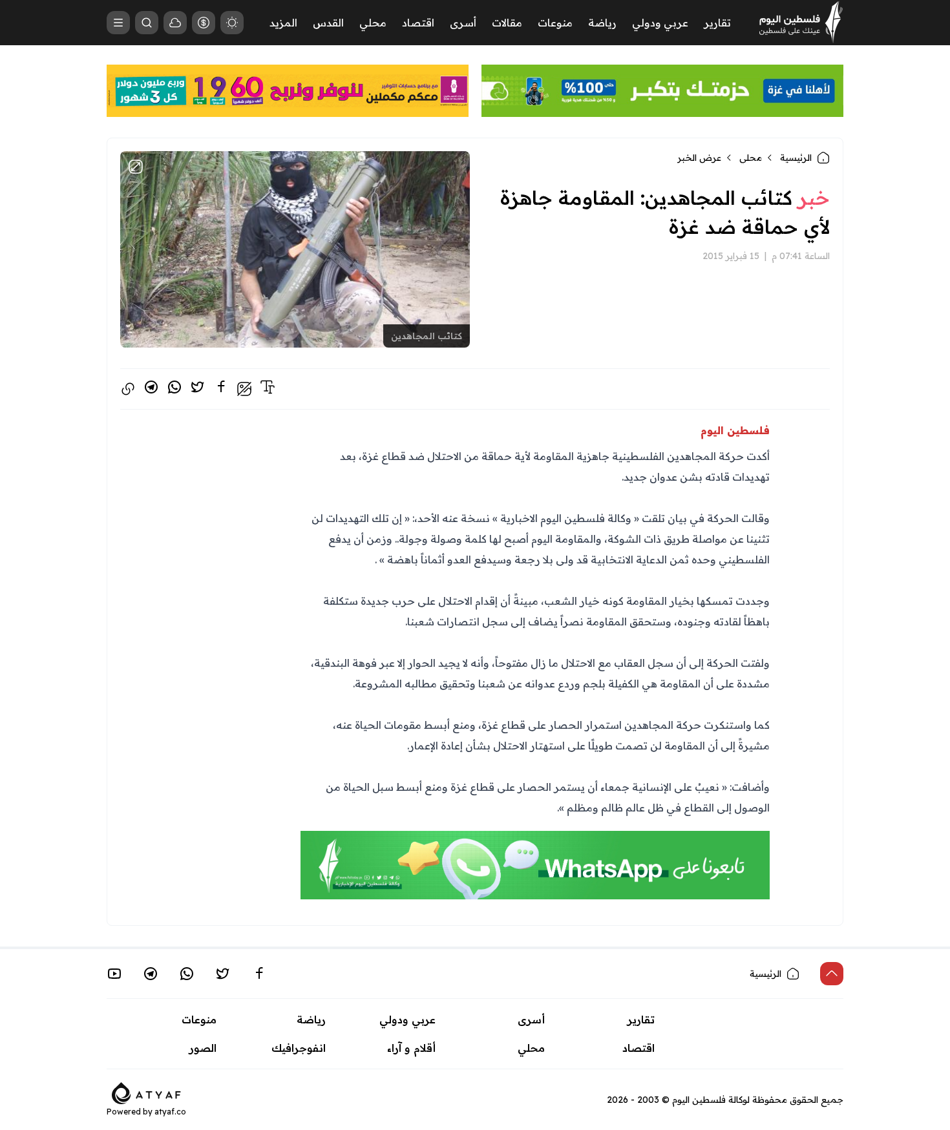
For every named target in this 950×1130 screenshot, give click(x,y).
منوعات (555, 22)
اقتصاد (418, 22)
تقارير (717, 22)
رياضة (602, 22)
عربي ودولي (660, 22)
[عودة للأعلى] (831, 973)
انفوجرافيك (298, 1047)
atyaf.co (170, 1111)
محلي (372, 22)
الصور (202, 1047)
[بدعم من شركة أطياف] (146, 1091)
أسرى (463, 22)
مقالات (507, 22)
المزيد (283, 22)
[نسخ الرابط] (128, 389)
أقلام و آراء (411, 1047)
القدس (328, 22)
